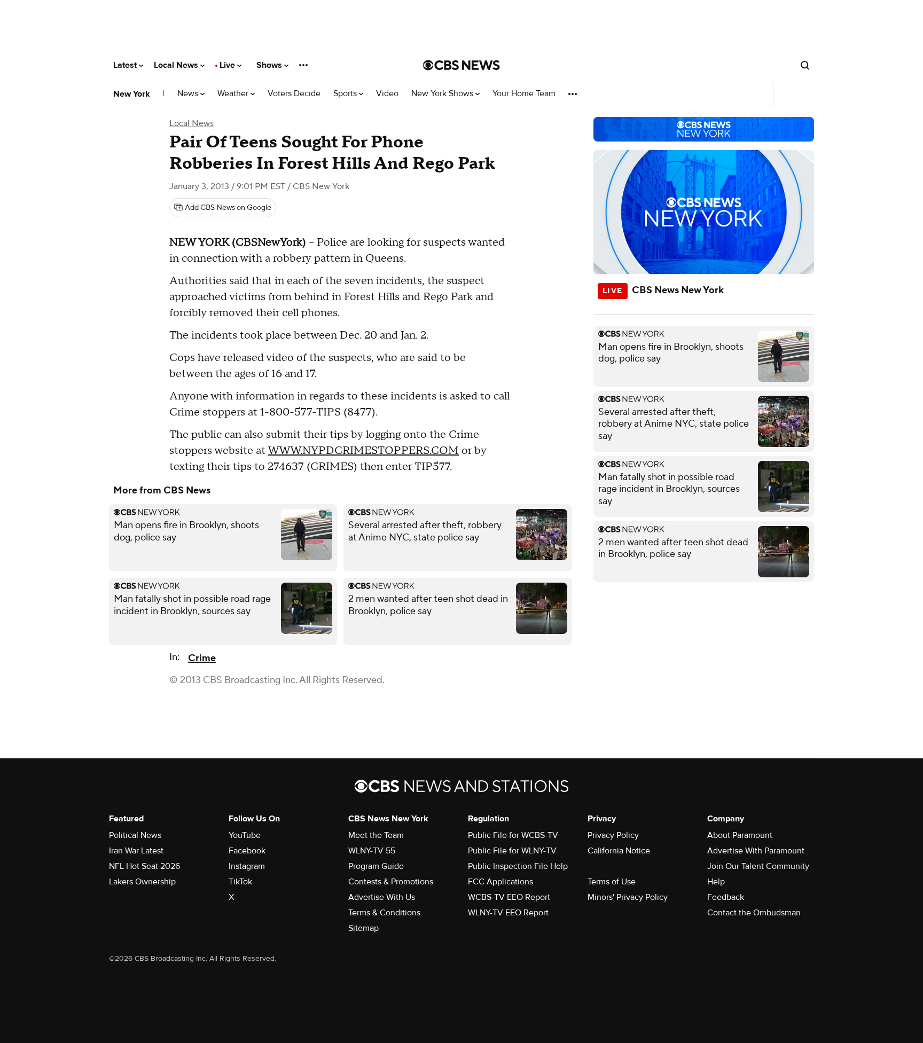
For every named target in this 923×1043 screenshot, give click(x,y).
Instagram (247, 866)
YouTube (245, 835)
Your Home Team (524, 94)
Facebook (247, 850)
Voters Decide (294, 94)
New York (131, 94)
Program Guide (376, 866)
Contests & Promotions (390, 881)
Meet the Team (376, 835)
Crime (202, 658)
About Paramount (739, 835)
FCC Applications (500, 881)
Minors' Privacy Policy (628, 897)
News (188, 94)
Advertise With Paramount (755, 850)
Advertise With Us (381, 897)
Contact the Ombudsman (754, 912)
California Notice (619, 850)
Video (387, 94)
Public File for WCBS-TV (513, 835)
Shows (270, 65)
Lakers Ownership (142, 881)
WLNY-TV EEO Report (508, 912)
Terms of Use (612, 881)
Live (228, 65)
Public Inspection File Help (518, 866)
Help (716, 881)
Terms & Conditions (384, 912)
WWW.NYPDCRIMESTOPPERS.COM (363, 451)
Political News (135, 835)
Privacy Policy (613, 835)
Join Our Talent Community (758, 866)
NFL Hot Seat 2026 (144, 866)
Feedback (725, 897)
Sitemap (363, 928)
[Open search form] (805, 65)
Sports (346, 94)
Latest (126, 65)
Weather (234, 94)
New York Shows (443, 94)
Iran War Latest (136, 850)
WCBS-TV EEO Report (509, 897)
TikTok (240, 881)
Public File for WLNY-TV (512, 850)
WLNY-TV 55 (371, 850)
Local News (177, 65)
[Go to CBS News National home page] (461, 65)
